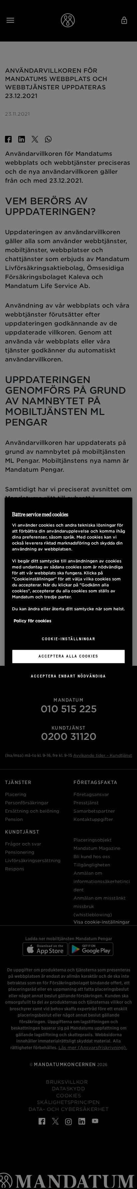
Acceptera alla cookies (68, 656)
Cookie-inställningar (68, 639)
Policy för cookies (32, 621)
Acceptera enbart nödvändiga (68, 676)
